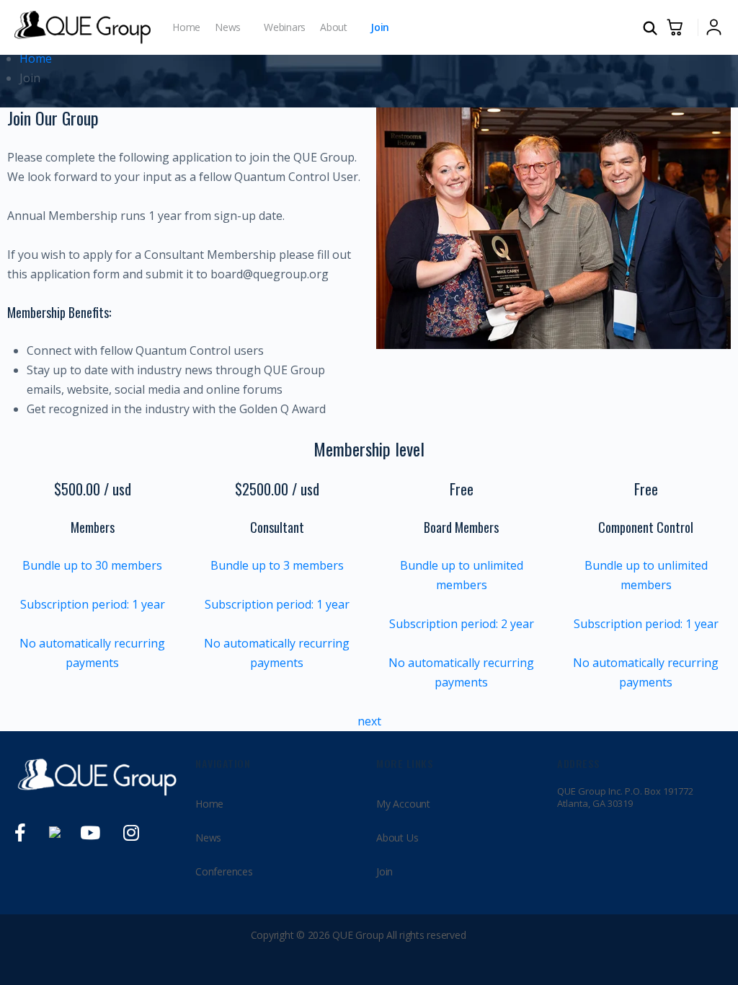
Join (379, 27)
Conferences (224, 871)
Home (186, 27)
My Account (403, 803)
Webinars (285, 27)
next (369, 721)
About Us (397, 837)
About (333, 27)
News (228, 27)
